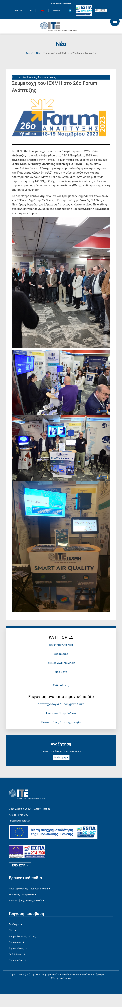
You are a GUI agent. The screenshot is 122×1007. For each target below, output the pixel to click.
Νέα (38, 53)
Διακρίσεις (61, 654)
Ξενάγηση (14, 924)
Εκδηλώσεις (61, 685)
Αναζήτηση (60, 757)
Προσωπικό (15, 942)
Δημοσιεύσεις (17, 948)
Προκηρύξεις (16, 960)
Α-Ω (31, 10)
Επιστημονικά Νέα (61, 644)
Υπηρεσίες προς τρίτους (22, 936)
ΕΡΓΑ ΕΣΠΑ (18, 865)
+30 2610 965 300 (18, 814)
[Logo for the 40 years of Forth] (101, 10)
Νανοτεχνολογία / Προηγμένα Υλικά (61, 704)
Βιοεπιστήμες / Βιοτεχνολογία (61, 722)
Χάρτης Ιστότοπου (61, 978)
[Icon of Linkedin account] (69, 10)
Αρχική (29, 53)
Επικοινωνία (56, 10)
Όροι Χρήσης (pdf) (20, 974)
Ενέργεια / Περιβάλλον (61, 713)
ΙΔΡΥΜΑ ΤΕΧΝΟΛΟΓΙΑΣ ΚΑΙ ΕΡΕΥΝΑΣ (61, 3)
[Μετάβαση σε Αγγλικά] (42, 11)
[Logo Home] (61, 26)
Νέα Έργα (61, 672)
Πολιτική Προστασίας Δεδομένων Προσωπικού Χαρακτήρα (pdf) (71, 974)
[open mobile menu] (115, 21)
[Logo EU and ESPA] (84, 10)
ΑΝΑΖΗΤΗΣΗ (18, 10)
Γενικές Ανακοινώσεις (61, 663)
